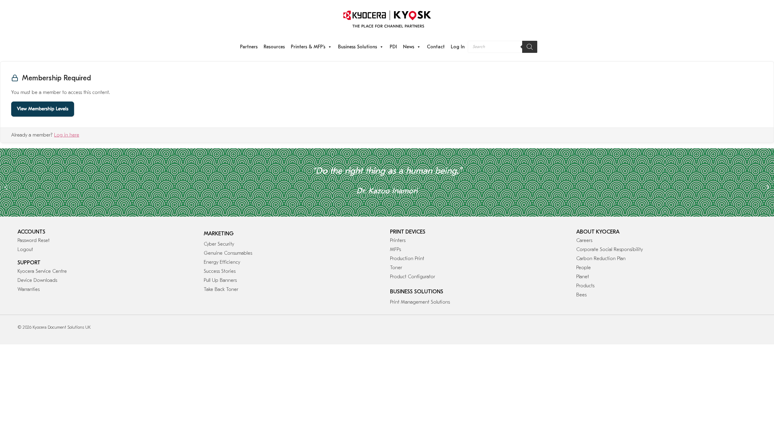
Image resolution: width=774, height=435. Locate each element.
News (408, 47)
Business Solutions (357, 47)
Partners (249, 47)
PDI (393, 47)
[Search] (529, 47)
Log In (458, 47)
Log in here (66, 135)
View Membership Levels (42, 109)
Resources (274, 47)
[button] (6, 187)
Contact (436, 47)
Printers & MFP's (308, 47)
